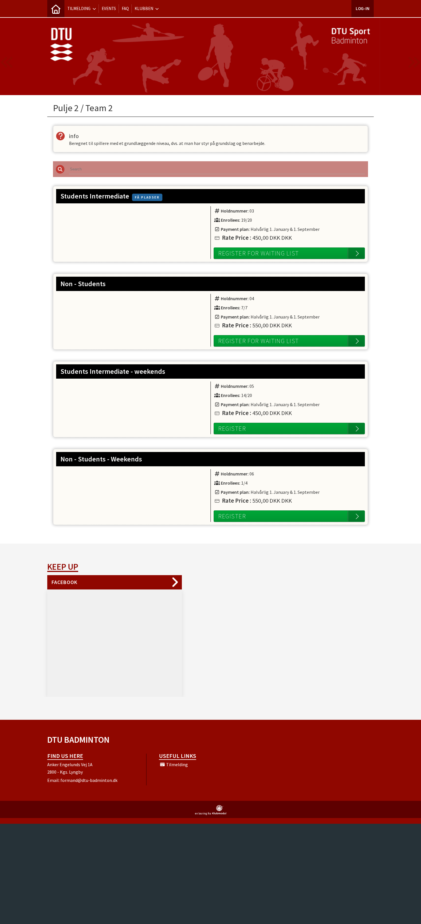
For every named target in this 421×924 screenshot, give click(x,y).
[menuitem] (55, 8)
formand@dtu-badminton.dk (88, 780)
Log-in (362, 8)
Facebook (64, 582)
